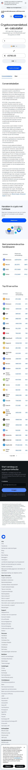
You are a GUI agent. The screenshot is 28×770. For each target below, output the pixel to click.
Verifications (5, 707)
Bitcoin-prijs (4, 730)
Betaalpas (4, 647)
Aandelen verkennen (7, 580)
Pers (2, 553)
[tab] (7, 76)
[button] (25, 16)
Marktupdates (5, 593)
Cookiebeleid (17, 757)
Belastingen (4, 607)
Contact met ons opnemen (9, 614)
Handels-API (5, 698)
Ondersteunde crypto (7, 628)
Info (2, 543)
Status (3, 630)
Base (2, 684)
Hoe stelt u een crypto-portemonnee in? (12, 603)
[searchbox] (14, 61)
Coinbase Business (6, 658)
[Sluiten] (24, 747)
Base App (4, 638)
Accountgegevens (6, 621)
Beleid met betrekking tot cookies (11, 564)
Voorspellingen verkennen (9, 651)
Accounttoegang (6, 626)
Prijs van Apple (5, 744)
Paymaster (4, 700)
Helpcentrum (5, 612)
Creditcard (4, 644)
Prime (3, 668)
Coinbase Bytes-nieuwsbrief (9, 584)
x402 (2, 696)
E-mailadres (5, 481)
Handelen (4, 635)
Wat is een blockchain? (8, 600)
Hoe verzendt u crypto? (8, 605)
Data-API (3, 705)
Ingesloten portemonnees (8, 689)
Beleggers (4, 557)
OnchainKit (4, 703)
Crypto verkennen (6, 577)
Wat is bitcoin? (5, 596)
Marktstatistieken (6, 582)
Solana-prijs (4, 735)
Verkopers (4, 559)
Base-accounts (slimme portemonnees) (12, 691)
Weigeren (8, 766)
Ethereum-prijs (5, 733)
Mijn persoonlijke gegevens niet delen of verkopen (13, 569)
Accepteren (20, 766)
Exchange (4, 672)
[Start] (2, 16)
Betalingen (4, 661)
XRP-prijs (4, 737)
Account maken (5, 617)
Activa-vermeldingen (7, 656)
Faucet (3, 716)
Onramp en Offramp (7, 693)
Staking (3, 670)
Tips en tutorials (6, 589)
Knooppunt (4, 709)
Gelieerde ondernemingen (9, 548)
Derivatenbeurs (5, 675)
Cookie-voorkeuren (6, 566)
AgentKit (4, 712)
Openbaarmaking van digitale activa (11, 573)
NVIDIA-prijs (4, 742)
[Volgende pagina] (16, 456)
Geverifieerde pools (7, 677)
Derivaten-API (5, 725)
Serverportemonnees (7, 687)
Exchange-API (5, 719)
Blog (2, 550)
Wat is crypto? (5, 598)
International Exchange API (9, 721)
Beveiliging (4, 555)
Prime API (4, 723)
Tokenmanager (5, 663)
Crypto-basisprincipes (7, 587)
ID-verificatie (5, 619)
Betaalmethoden (6, 624)
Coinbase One (5, 640)
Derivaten (4, 649)
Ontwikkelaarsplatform (8, 682)
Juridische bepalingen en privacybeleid (12, 562)
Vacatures (4, 546)
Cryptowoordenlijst (7, 591)
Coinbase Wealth (6, 642)
